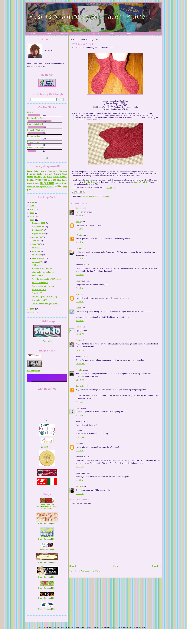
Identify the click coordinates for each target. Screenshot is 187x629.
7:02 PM (80, 258)
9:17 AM (80, 402)
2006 (32, 309)
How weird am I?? (39, 300)
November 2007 (39, 227)
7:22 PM (80, 288)
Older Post (156, 566)
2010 (32, 209)
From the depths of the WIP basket (46, 279)
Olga (78, 443)
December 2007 (39, 223)
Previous (45, 506)
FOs (46, 174)
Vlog (52, 187)
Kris (77, 294)
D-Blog (112, 33)
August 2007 (37, 237)
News (50, 180)
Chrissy (79, 248)
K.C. (44, 177)
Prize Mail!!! (37, 293)
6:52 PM (80, 242)
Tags (80, 33)
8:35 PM (80, 302)
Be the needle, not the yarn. (43, 286)
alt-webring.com (47, 508)
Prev (40, 523)
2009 (32, 213)
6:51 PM (80, 229)
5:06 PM (80, 215)
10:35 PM (80, 334)
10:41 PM (80, 350)
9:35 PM (80, 480)
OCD (54, 180)
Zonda (78, 308)
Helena (30, 112)
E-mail (128, 33)
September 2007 (39, 234)
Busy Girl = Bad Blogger (42, 269)
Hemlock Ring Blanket (36, 118)
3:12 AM (80, 494)
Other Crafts (62, 180)
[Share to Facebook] (81, 192)
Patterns (64, 33)
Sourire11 (80, 386)
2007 (32, 220)
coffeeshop (47, 549)
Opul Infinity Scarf (35, 124)
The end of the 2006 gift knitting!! (46, 304)
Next (39, 506)
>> (53, 549)
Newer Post (74, 566)
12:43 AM (80, 380)
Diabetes (63, 171)
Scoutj (78, 327)
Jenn (78, 340)
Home (33, 33)
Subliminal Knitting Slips (36, 187)
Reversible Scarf (34, 136)
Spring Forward (34, 142)
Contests (52, 171)
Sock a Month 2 (140, 182)
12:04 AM (80, 364)
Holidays (38, 176)
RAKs (37, 183)
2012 (32, 202)
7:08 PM (80, 275)
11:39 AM (80, 437)
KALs (107, 196)
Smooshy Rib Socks (35, 130)
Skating (58, 183)
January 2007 (38, 262)
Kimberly (79, 486)
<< (41, 549)
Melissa (79, 208)
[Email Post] (115, 187)
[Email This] (73, 192)
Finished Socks (88, 196)
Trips (48, 187)
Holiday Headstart (91, 182)
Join (48, 504)
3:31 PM (80, 451)
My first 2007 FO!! (82, 43)
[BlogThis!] (75, 192)
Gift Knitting (100, 196)
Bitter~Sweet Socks (35, 148)
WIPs (49, 33)
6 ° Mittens (36, 265)
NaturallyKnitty (33, 362)
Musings (41, 179)
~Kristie (79, 235)
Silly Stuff (47, 183)
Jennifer (79, 370)
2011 (32, 206)
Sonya (78, 222)
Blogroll (96, 33)
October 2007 (38, 230)
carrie (78, 408)
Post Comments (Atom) (90, 571)
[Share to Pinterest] (83, 192)
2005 (32, 313)
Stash (64, 183)
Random (53, 506)
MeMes (56, 176)
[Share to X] (78, 192)
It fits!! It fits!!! (37, 276)
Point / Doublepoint (40, 283)
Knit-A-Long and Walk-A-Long (44, 297)
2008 (32, 217)
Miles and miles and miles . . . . (45, 272)
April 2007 (36, 251)
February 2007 (38, 258)
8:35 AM (80, 467)
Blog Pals (32, 171)
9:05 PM (80, 321)
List (52, 504)
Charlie (43, 171)
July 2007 (36, 241)
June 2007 (36, 244)
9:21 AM (80, 415)
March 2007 (37, 255)
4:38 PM (109, 187)
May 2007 (36, 248)
